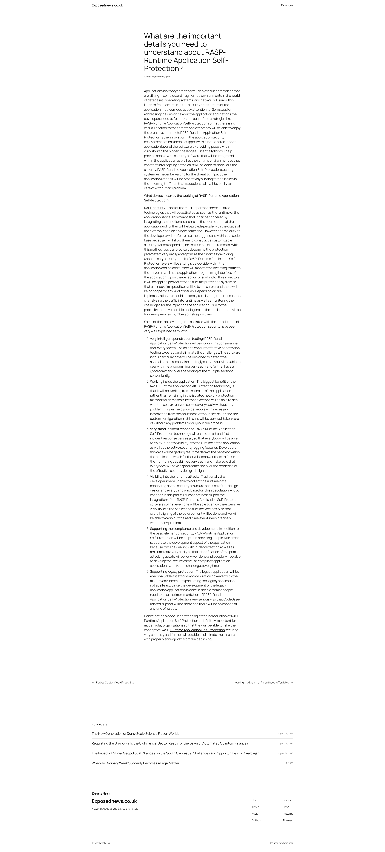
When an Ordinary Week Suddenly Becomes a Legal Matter (135, 763)
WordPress (288, 842)
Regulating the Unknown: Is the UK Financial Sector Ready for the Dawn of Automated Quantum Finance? (170, 743)
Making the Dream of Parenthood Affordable (262, 682)
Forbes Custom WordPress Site (115, 682)
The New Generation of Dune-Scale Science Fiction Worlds (135, 733)
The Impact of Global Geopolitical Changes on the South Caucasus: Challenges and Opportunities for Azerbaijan (175, 753)
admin (157, 76)
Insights (165, 76)
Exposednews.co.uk (107, 5)
